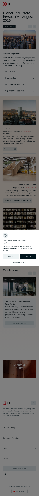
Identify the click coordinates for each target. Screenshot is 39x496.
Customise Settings (19, 262)
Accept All (28, 256)
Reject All (10, 256)
